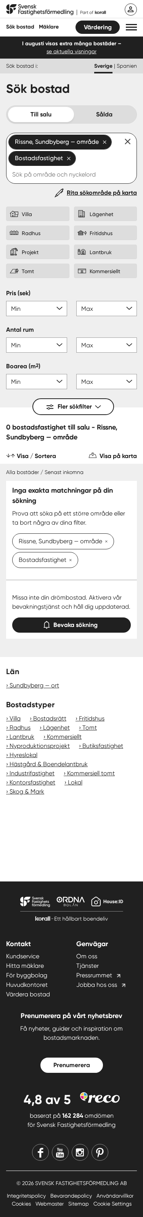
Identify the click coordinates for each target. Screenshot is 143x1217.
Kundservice (22, 956)
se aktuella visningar (71, 51)
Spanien (127, 65)
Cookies (22, 1204)
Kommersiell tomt (91, 773)
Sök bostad (20, 27)
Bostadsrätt (49, 718)
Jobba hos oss (96, 984)
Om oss (86, 956)
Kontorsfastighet (32, 782)
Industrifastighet (32, 773)
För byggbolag (26, 975)
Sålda (104, 114)
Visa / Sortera (36, 456)
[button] (131, 27)
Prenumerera (71, 1065)
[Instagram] (80, 1152)
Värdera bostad (28, 994)
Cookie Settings (112, 1204)
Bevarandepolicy (71, 1196)
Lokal (75, 782)
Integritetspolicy (27, 1196)
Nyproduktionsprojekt (40, 745)
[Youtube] (60, 1152)
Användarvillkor (114, 1196)
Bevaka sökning (75, 624)
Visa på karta (118, 456)
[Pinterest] (100, 1152)
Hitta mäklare (25, 965)
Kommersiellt (64, 736)
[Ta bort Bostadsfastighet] (69, 561)
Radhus (20, 727)
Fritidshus (91, 718)
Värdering (98, 27)
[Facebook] (40, 1152)
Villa (15, 718)
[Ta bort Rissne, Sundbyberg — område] (105, 542)
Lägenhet (56, 727)
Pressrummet (94, 975)
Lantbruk (22, 736)
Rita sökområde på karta (102, 192)
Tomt (89, 727)
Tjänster (87, 965)
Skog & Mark (27, 791)
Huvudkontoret (27, 984)
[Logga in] (131, 9)
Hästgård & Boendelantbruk (49, 764)
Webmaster (50, 1204)
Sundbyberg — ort (34, 685)
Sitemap (79, 1204)
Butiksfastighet (102, 745)
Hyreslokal (23, 755)
